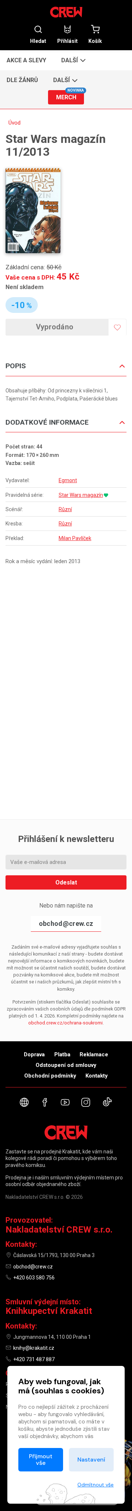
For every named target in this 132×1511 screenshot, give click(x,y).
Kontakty (96, 1075)
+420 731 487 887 (34, 1359)
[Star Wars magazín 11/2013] (33, 210)
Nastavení (91, 1459)
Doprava (34, 1054)
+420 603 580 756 (34, 1278)
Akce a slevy (26, 60)
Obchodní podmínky (50, 1075)
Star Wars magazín (81, 495)
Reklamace (94, 1054)
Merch (70, 95)
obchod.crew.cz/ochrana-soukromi (65, 1023)
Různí (65, 509)
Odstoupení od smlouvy (66, 1065)
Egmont (68, 480)
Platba (62, 1054)
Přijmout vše (40, 1459)
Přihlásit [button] (67, 41)
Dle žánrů (22, 80)
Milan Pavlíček (75, 538)
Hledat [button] (38, 41)
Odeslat (66, 882)
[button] (73, 60)
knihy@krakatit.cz (33, 1348)
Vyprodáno (55, 326)
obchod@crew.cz (66, 923)
